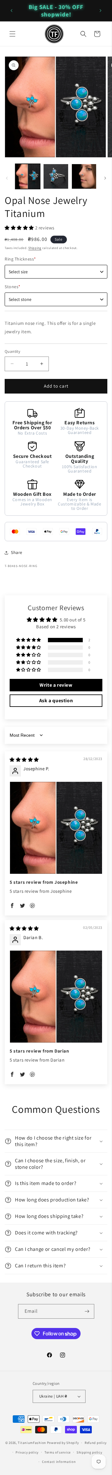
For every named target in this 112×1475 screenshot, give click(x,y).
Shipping (34, 248)
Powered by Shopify (63, 1442)
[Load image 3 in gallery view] (84, 176)
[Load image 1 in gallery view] (27, 176)
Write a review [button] (56, 685)
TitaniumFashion (32, 1442)
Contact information (59, 1461)
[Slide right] (105, 178)
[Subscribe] (87, 1311)
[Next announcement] (100, 10)
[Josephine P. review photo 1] (56, 827)
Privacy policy (27, 1452)
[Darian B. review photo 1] (56, 996)
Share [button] (16, 552)
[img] (24, 760)
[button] (12, 34)
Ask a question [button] (56, 700)
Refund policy (96, 1442)
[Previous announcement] (11, 10)
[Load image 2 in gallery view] (55, 176)
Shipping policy (89, 1452)
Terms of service (57, 1452)
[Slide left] (7, 178)
